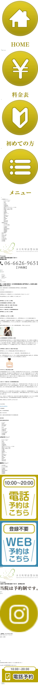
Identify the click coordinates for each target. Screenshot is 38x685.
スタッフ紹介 (4, 428)
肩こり (5, 214)
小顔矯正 (5, 226)
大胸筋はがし (6, 206)
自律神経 (5, 218)
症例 (3, 233)
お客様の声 (4, 430)
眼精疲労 (5, 212)
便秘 (5, 202)
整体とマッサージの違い (8, 208)
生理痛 (5, 211)
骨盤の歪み (6, 221)
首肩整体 (5, 230)
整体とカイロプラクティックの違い (10, 207)
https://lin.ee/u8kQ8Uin (3, 406)
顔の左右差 (6, 220)
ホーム (3, 274)
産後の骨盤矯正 (7, 228)
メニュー (3, 278)
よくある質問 (4, 432)
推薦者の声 (4, 429)
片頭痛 (5, 210)
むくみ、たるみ (7, 201)
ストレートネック (7, 200)
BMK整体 (5, 223)
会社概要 (3, 434)
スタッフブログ (5, 431)
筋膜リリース (6, 213)
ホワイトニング (7, 225)
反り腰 (5, 204)
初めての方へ (4, 277)
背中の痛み (6, 216)
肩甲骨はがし (6, 215)
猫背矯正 (5, 227)
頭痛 (5, 219)
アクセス (3, 275)
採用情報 (3, 433)
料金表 (3, 276)
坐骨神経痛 (6, 205)
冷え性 (5, 203)
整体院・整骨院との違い (8, 209)
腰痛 (5, 217)
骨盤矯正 (5, 231)
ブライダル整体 (7, 224)
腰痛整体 (5, 229)
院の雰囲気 (4, 232)
